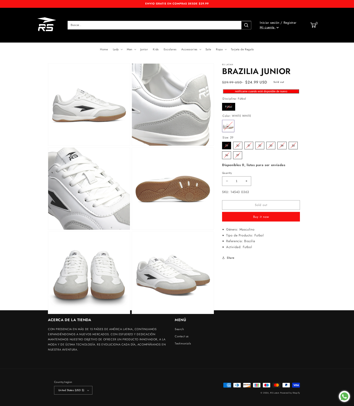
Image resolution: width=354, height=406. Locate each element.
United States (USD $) (71, 390)
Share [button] (230, 258)
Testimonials (183, 343)
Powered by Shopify (290, 392)
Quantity (227, 173)
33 (270, 144)
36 (226, 154)
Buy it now (261, 216)
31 (248, 144)
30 (237, 144)
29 (226, 144)
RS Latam (274, 392)
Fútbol (228, 106)
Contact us (182, 336)
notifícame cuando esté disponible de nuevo (261, 91)
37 (237, 154)
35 (293, 144)
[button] (117, 49)
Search (179, 329)
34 (282, 144)
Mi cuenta (268, 27)
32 (259, 144)
